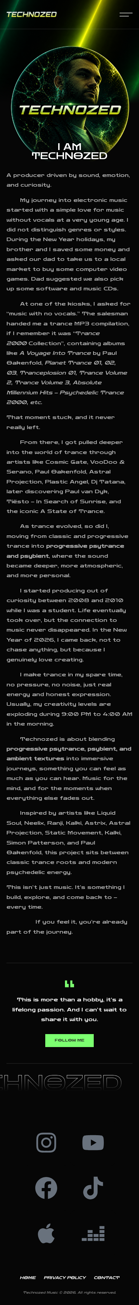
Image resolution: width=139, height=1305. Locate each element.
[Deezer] (93, 1233)
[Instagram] (46, 1142)
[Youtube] (93, 1142)
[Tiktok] (93, 1188)
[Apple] (46, 1233)
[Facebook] (46, 1188)
